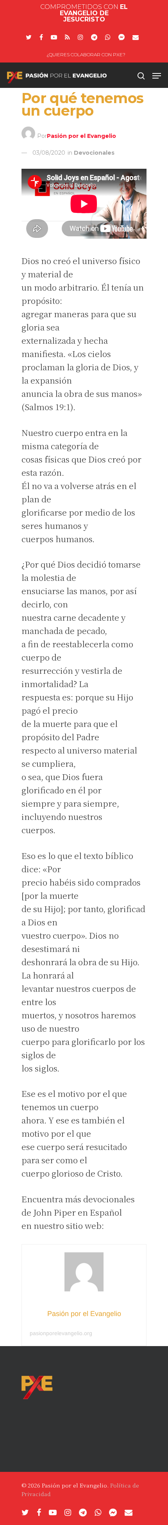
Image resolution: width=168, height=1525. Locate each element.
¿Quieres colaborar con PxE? (85, 54)
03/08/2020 (48, 152)
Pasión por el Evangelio (81, 135)
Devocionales (94, 152)
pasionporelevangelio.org (61, 1333)
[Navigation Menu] (156, 76)
